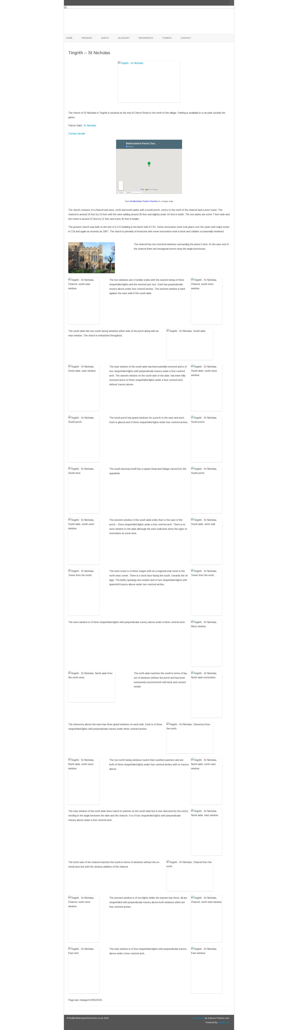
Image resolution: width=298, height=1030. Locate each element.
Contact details (76, 133)
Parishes (86, 38)
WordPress (223, 1022)
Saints (105, 38)
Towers (167, 38)
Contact (186, 38)
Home (69, 38)
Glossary (124, 38)
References (146, 38)
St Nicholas (90, 125)
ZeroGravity (198, 1018)
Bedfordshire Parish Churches (144, 201)
